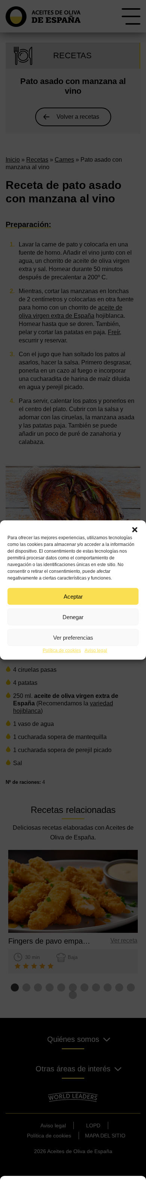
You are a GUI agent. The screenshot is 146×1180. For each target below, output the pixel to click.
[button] (135, 530)
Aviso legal (96, 650)
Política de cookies (62, 650)
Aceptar (73, 596)
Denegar (73, 617)
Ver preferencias (73, 637)
